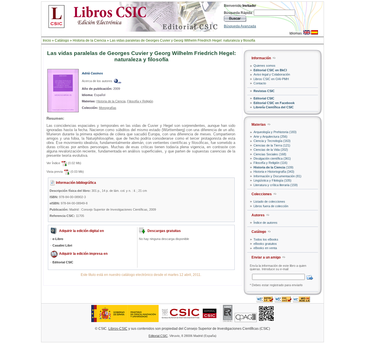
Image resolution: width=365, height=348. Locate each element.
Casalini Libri (62, 245)
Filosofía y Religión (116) (270, 162)
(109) (273, 167)
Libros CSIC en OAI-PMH (271, 79)
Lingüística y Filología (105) (272, 180)
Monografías (107, 107)
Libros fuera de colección (271, 206)
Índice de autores (265, 222)
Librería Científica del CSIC (274, 107)
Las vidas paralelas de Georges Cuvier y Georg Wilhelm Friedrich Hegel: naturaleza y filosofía (182, 40)
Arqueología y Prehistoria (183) (275, 132)
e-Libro (57, 239)
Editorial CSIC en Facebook (274, 103)
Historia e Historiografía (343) (274, 171)
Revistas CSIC (264, 91)
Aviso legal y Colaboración (272, 74)
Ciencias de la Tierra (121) (272, 145)
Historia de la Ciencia (89, 40)
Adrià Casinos (92, 73)
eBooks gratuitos (265, 243)
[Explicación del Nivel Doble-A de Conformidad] (301, 300)
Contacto (260, 83)
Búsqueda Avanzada (240, 26)
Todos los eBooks (266, 239)
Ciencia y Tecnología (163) (272, 141)
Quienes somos (264, 65)
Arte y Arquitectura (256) (270, 136)
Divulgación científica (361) (272, 158)
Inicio (47, 40)
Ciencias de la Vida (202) (271, 149)
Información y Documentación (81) (277, 176)
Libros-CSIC (117, 329)
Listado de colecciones (269, 201)
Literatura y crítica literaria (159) (276, 185)
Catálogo (62, 40)
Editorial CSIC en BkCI (270, 70)
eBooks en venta (265, 248)
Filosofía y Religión (140, 101)
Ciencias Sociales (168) (270, 154)
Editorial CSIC (264, 98)
